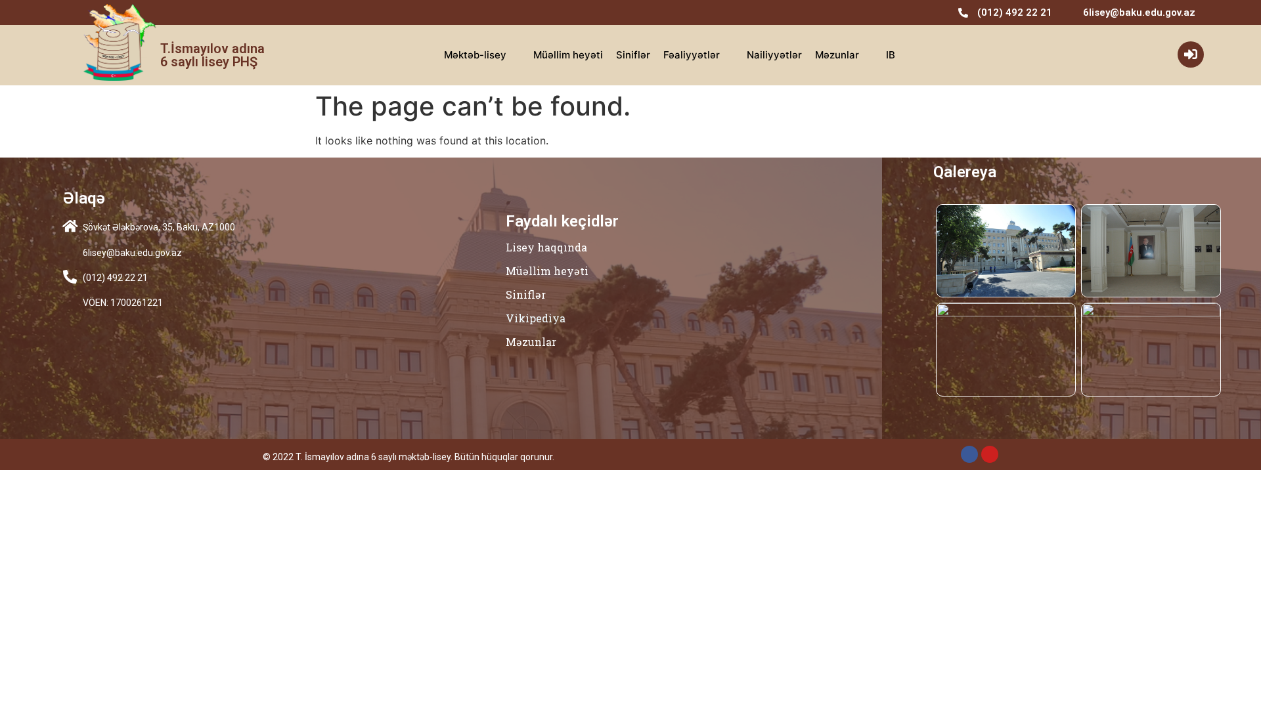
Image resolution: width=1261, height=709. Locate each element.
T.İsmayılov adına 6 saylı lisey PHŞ (212, 55)
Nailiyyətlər (774, 55)
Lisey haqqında (546, 247)
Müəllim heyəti (568, 55)
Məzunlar (837, 55)
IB (890, 55)
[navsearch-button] (1149, 55)
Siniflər (633, 55)
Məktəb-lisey (475, 55)
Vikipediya (535, 318)
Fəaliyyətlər (691, 55)
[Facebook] (969, 454)
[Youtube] (989, 454)
